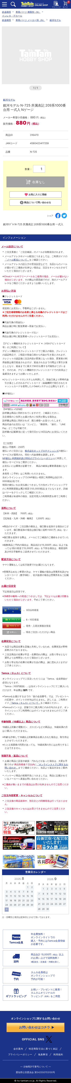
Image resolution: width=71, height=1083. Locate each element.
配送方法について (11, 559)
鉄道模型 (6, 12)
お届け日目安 (8, 586)
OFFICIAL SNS (33, 1039)
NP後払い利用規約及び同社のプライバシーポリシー (28, 458)
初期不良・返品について (14, 755)
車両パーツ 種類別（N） (28, 12)
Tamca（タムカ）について (16, 673)
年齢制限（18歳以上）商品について (20, 721)
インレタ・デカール (12, 16)
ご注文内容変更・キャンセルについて (21, 795)
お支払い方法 (8, 290)
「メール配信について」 (17, 259)
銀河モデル (55, 20)
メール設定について (12, 246)
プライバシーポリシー (20, 1054)
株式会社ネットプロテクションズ (41, 451)
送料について (8, 508)
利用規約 (58, 1054)
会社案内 (18, 1048)
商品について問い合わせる (37, 202)
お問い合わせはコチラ (34, 1027)
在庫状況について (11, 641)
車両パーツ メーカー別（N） (30, 20)
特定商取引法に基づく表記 (43, 1048)
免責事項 (43, 1054)
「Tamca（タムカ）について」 (24, 703)
